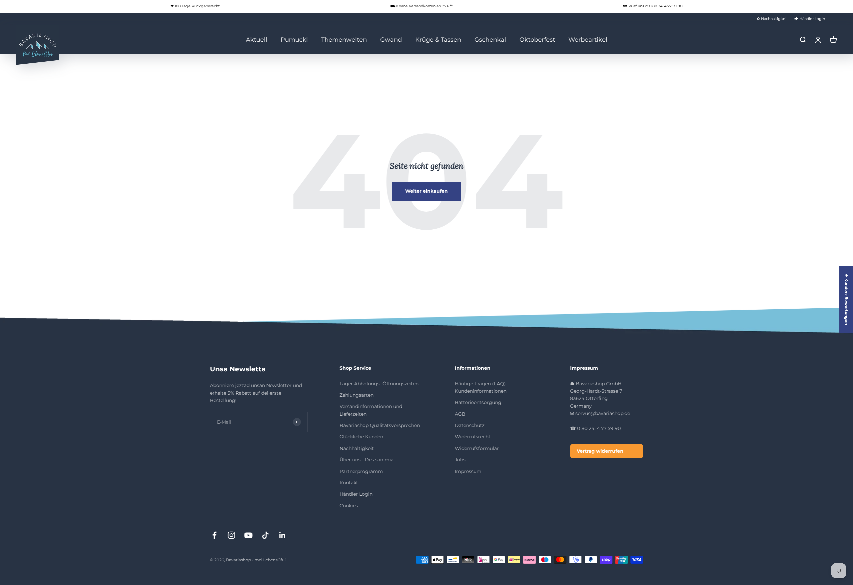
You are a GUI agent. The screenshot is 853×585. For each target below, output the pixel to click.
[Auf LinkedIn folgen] (282, 535)
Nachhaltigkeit (357, 448)
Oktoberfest (537, 39)
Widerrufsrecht (472, 437)
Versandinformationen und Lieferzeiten (371, 410)
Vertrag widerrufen (600, 451)
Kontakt (349, 483)
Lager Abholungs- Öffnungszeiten (379, 384)
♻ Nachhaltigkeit (772, 18)
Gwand (391, 39)
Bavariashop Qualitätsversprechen (380, 425)
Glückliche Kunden (361, 437)
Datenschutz (469, 425)
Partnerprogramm (361, 471)
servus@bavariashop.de (602, 413)
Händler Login (356, 494)
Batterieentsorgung (478, 402)
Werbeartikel (587, 39)
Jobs (460, 460)
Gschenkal (490, 39)
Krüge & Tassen (438, 39)
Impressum (468, 471)
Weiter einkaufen (426, 191)
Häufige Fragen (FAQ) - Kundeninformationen (482, 387)
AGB (460, 414)
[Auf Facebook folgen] (214, 535)
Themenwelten (344, 39)
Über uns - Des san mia (367, 460)
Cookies (349, 506)
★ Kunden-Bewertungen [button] (846, 299)
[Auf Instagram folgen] (231, 535)
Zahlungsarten (357, 395)
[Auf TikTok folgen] (265, 535)
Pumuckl (294, 39)
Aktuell (256, 39)
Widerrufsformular (477, 448)
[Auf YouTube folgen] (248, 535)
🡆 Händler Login (809, 18)
